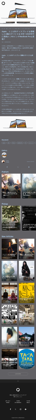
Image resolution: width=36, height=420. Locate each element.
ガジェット (31, 142)
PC (25, 142)
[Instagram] (20, 409)
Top (2, 28)
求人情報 (28, 400)
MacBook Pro (20, 142)
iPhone (13, 142)
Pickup (5, 204)
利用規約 (7, 402)
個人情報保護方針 (18, 402)
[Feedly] (25, 409)
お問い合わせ (7, 400)
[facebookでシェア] (7, 167)
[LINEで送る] (29, 167)
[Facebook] (10, 409)
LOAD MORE (18, 373)
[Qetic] (3, 3)
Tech (4, 28)
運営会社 (28, 402)
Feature (5, 172)
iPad (8, 142)
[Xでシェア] (18, 167)
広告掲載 (18, 400)
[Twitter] (15, 409)
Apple (4, 142)
